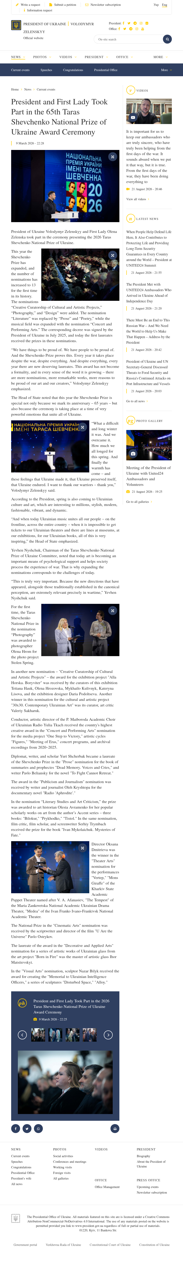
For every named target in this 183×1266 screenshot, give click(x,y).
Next (108, 1034)
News (27, 89)
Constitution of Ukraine (154, 1245)
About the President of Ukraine (151, 1163)
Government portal (25, 1245)
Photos (60, 1149)
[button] (130, 23)
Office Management (107, 1187)
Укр (156, 4)
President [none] (95, 57)
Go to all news (136, 401)
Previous (22, 1034)
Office (101, 1180)
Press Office (149, 1180)
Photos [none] (40, 57)
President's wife (21, 1178)
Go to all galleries (138, 501)
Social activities (63, 1156)
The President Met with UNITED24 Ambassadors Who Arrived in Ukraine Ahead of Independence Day (148, 292)
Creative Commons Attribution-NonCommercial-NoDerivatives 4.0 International (98, 1219)
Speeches (46, 70)
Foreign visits (62, 1173)
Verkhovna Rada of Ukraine (63, 1245)
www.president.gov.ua (89, 1226)
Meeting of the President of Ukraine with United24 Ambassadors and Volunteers (148, 476)
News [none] (16, 57)
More (159, 57)
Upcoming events (148, 1187)
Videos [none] (66, 57)
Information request (39, 10)
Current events (20, 70)
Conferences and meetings (69, 1161)
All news (17, 1184)
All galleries (61, 1178)
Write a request (30, 4)
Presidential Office (105, 70)
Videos (101, 1149)
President (146, 1149)
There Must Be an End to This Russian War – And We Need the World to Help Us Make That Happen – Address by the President (148, 331)
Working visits (62, 1167)
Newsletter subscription (106, 4)
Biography (143, 1156)
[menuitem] (20, 57)
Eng (164, 4)
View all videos (136, 199)
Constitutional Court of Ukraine (110, 1245)
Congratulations (73, 70)
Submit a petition (65, 4)
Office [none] (123, 57)
